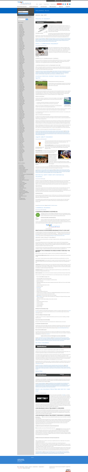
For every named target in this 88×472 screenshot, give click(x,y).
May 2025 (21, 39)
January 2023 (21, 71)
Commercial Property (22, 171)
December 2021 (21, 86)
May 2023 (21, 66)
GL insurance (42, 339)
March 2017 (21, 144)
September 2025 (22, 34)
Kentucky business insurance (59, 339)
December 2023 (21, 58)
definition (39, 339)
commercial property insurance (65, 338)
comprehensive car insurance (66, 71)
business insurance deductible (46, 384)
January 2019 (21, 126)
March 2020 (21, 110)
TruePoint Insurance (22, 199)
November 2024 (21, 46)
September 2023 (22, 62)
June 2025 (20, 38)
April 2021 (21, 95)
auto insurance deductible (56, 383)
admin (44, 178)
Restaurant (21, 194)
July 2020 (20, 105)
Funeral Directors (22, 177)
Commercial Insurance (33, 6)
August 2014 (21, 160)
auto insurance (41, 366)
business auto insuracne (56, 337)
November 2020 (21, 101)
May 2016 (21, 148)
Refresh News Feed (19, 461)
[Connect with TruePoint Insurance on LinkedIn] (69, 4)
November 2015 (21, 151)
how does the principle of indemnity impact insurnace (53, 39)
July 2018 (20, 133)
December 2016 (21, 146)
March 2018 (21, 137)
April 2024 (21, 54)
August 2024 (21, 49)
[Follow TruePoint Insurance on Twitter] (65, 4)
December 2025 (21, 31)
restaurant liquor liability (46, 172)
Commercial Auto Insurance (23, 169)
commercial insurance (58, 338)
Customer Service (35, 466)
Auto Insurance (21, 166)
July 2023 (20, 64)
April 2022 (21, 81)
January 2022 (21, 85)
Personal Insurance (22, 190)
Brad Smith (45, 45)
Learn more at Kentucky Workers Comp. (63, 327)
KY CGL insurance (41, 340)
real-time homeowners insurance (52, 133)
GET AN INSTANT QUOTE (23, 13)
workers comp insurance (60, 340)
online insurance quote (60, 132)
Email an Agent (58, 0)
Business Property (22, 168)
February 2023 (21, 70)
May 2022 (21, 80)
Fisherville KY (49, 205)
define (36, 339)
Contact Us (68, 6)
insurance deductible (51, 452)
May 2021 (21, 94)
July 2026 (20, 24)
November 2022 (21, 73)
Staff (20, 197)
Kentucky (53, 339)
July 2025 (20, 37)
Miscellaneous (21, 185)
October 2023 (21, 61)
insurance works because (55, 40)
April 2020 (21, 109)
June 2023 (20, 65)
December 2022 (21, 72)
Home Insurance (21, 178)
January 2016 (21, 149)
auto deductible (50, 383)
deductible (46, 452)
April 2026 (21, 26)
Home (18, 466)
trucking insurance (22, 198)
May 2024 (21, 53)
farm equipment (21, 175)
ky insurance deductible (60, 453)
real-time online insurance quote (40, 134)
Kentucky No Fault (50, 366)
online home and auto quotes (44, 132)
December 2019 (21, 113)
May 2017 (21, 143)
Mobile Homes (21, 186)
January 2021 (21, 98)
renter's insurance (22, 193)
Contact (63, 0)
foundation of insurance (42, 39)
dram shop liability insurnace (43, 171)
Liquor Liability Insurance (44, 137)
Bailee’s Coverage (39, 296)
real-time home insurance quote (42, 133)
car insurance (45, 366)
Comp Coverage (54, 71)
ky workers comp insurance (53, 340)
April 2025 (21, 40)
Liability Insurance (22, 184)
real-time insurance (59, 133)
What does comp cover (60, 73)
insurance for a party (50, 171)
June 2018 (20, 134)
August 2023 (21, 63)
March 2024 (21, 55)
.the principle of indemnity (51, 38)
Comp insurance (59, 71)
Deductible (39, 371)
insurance (65, 39)
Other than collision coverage (43, 73)
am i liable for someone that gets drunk (61, 169)
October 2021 (21, 88)
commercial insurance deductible (40, 452)
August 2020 (21, 104)
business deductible (63, 383)
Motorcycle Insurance (22, 187)
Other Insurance (52, 6)
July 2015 (20, 153)
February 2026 (21, 29)
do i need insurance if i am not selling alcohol (47, 170)
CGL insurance (44, 338)
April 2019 (21, 122)
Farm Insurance (44, 6)
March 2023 (21, 69)
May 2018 (21, 135)
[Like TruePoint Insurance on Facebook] (63, 4)
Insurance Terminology (22, 183)
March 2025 (21, 41)
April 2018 (21, 136)
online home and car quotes (53, 132)
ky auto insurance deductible (59, 452)
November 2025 (21, 32)
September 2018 (22, 130)
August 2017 (21, 142)
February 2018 (21, 138)
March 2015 (21, 158)
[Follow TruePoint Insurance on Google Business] (67, 4)
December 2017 (21, 141)
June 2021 (20, 93)
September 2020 (22, 103)
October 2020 (21, 102)
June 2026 (20, 25)
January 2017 (21, 145)
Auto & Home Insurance (22, 6)
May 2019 (21, 121)
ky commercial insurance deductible (52, 453)
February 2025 (21, 42)
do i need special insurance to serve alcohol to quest (61, 170)
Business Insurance (22, 167)
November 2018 (21, 128)
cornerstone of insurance (59, 38)
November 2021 (21, 87)
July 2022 (20, 78)
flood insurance (39, 287)
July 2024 (20, 50)
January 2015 (21, 159)
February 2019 (21, 125)
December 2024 (21, 45)
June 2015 (20, 154)
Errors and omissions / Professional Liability (26, 174)
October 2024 (21, 47)
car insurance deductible (64, 384)
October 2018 (21, 129)
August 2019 (21, 118)
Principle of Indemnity (43, 18)
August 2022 (21, 77)
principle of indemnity (62, 40)
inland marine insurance (48, 339)
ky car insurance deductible (43, 453)
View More (32, 457)
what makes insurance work (46, 41)
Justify (52, 129)
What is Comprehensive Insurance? (47, 43)
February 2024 (21, 56)
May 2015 (21, 156)
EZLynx (64, 466)
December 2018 (21, 127)
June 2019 (20, 120)
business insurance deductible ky (55, 384)
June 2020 (20, 106)
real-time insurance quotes (23, 191)
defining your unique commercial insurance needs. (57, 235)
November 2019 (21, 114)
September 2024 (22, 48)
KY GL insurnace (46, 340)
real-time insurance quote (66, 133)
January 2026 (21, 30)
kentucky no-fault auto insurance (57, 366)
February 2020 (21, 111)
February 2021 (21, 97)
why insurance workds (53, 41)
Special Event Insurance (23, 195)
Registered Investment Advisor (24, 192)
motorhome (21, 189)
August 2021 (21, 90)
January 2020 (21, 112)
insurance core (40, 40)
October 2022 (21, 74)
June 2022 (20, 79)
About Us (61, 6)
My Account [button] (68, 0)
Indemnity (62, 39)
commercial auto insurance (51, 338)
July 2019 (20, 119)
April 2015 (21, 157)
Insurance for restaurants (62, 171)
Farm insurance (21, 176)
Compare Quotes (41, 466)
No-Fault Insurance (42, 342)
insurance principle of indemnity (46, 40)
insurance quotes (22, 182)
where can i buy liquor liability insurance (56, 172)
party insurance (41, 172)
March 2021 (21, 96)
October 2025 (21, 33)
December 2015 (21, 150)
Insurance (39, 38)
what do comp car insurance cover (52, 73)
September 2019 (22, 117)
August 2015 (21, 152)
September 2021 (22, 89)
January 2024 (21, 57)
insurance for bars (55, 171)
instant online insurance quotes (24, 179)
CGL (41, 338)
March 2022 (21, 82)
